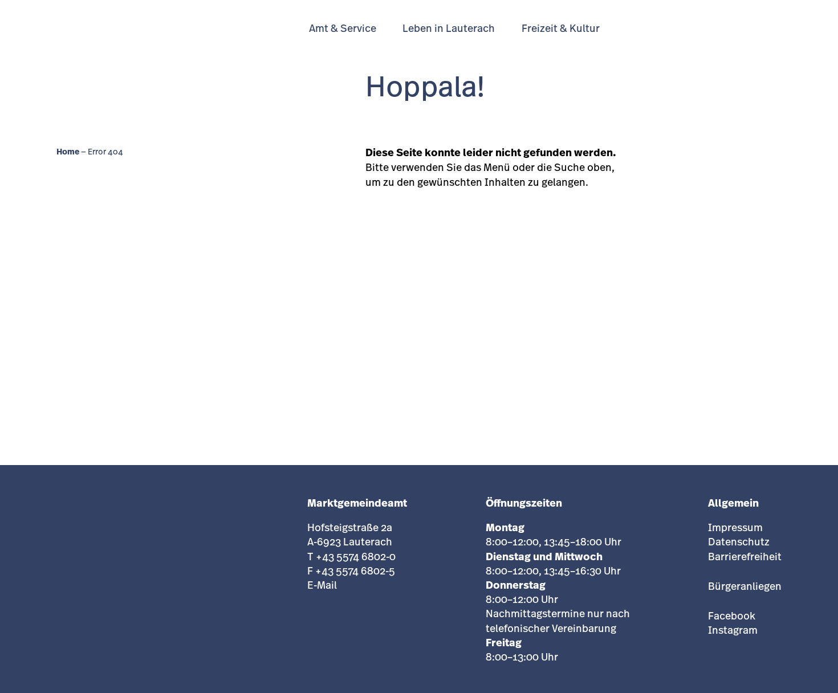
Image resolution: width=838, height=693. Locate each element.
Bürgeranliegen (745, 587)
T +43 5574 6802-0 (351, 558)
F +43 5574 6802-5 (351, 572)
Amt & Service (342, 30)
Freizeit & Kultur (561, 30)
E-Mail (322, 586)
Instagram (733, 631)
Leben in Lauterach (448, 30)
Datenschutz (739, 543)
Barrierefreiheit (745, 558)
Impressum (735, 529)
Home (67, 152)
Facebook (731, 617)
